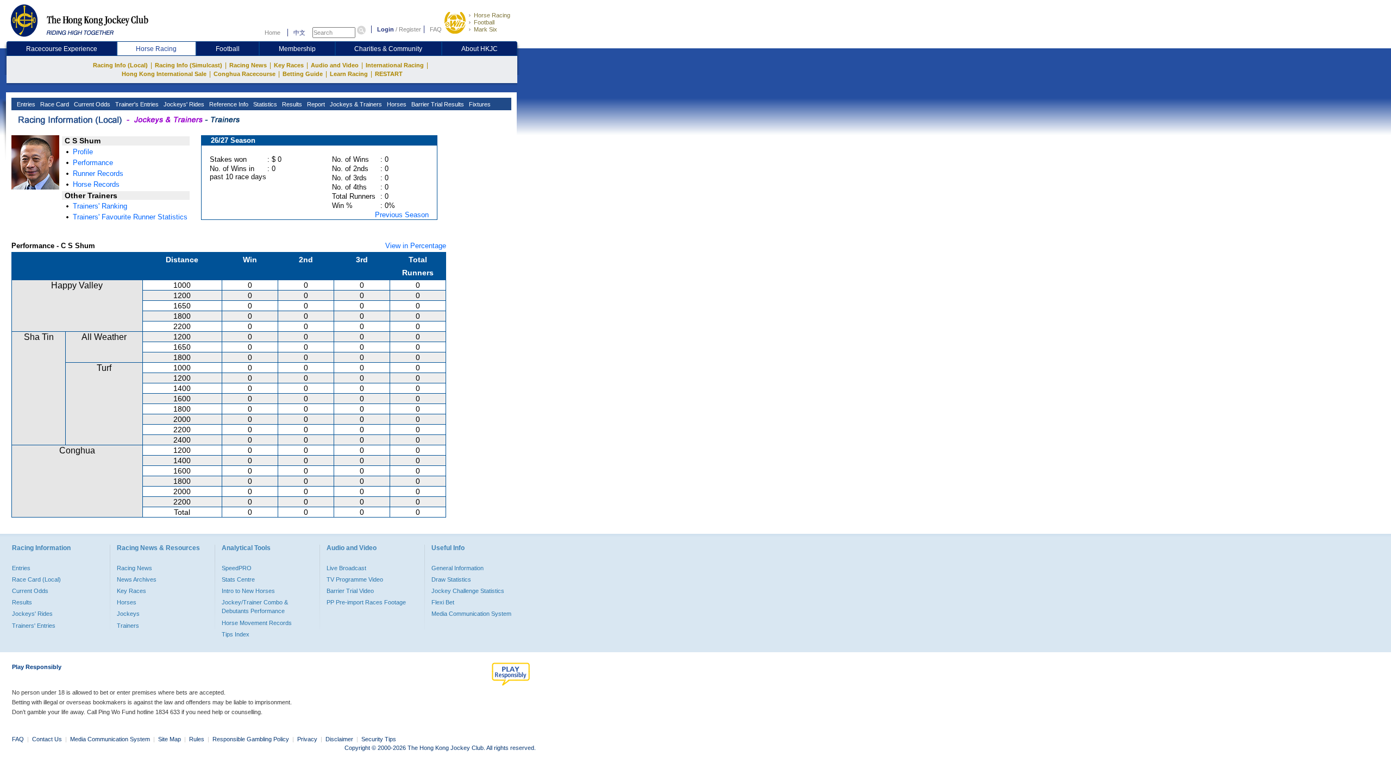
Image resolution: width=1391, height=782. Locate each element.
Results (291, 104)
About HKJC (479, 49)
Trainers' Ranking (100, 206)
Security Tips (378, 739)
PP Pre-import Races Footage (366, 602)
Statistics (264, 104)
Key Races (289, 65)
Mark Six (485, 29)
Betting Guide (303, 74)
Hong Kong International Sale (164, 74)
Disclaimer (339, 739)
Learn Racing (349, 74)
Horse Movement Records (257, 623)
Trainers (128, 625)
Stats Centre (238, 579)
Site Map (169, 739)
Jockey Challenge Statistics (467, 591)
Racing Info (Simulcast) (188, 65)
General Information (457, 568)
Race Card (54, 104)
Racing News (248, 65)
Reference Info (228, 104)
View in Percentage (415, 246)
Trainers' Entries (33, 625)
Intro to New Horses (248, 591)
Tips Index (235, 634)
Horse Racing (492, 15)
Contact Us (47, 739)
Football (484, 22)
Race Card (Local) (36, 579)
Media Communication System (471, 613)
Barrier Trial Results (437, 104)
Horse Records (96, 184)
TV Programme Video (355, 579)
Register (410, 29)
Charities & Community (388, 49)
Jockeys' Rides (183, 104)
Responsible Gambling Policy (250, 739)
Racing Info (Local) (120, 65)
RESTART (389, 74)
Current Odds (91, 104)
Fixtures (479, 104)
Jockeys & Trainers (355, 104)
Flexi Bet (442, 602)
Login (385, 29)
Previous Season (402, 215)
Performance (93, 163)
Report (315, 104)
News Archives (136, 579)
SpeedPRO (237, 568)
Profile (83, 152)
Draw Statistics (451, 579)
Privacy (307, 739)
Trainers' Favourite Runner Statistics (130, 217)
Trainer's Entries (136, 104)
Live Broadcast (346, 568)
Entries (25, 104)
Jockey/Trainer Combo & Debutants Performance (255, 606)
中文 (299, 32)
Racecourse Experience (61, 49)
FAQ (436, 29)
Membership (297, 49)
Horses (395, 104)
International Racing (395, 65)
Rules (197, 739)
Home (272, 32)
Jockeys (128, 613)
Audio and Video (335, 65)
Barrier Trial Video (350, 591)
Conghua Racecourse (244, 74)
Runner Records (98, 173)
